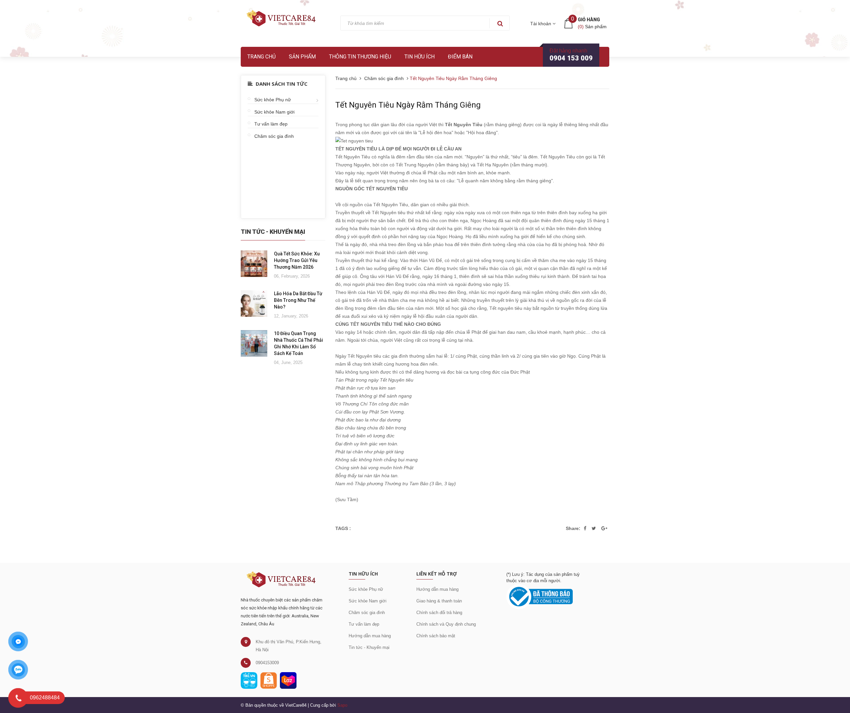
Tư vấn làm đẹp (271, 124)
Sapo (342, 705)
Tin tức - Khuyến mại (369, 647)
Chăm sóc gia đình (274, 136)
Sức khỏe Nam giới (274, 112)
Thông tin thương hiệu (360, 56)
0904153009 (267, 662)
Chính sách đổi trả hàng (439, 612)
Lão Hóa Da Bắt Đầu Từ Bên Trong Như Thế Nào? (298, 300)
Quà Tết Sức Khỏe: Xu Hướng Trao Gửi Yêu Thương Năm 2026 (297, 260)
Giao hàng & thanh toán (439, 600)
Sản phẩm (302, 56)
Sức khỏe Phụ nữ (272, 99)
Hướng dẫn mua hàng (370, 635)
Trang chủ (261, 56)
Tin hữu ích (419, 56)
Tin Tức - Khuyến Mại (273, 231)
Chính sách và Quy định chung (446, 624)
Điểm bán (460, 56)
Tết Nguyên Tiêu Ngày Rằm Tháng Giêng (408, 105)
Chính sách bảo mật (435, 635)
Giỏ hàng (589, 19)
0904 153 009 (571, 58)
